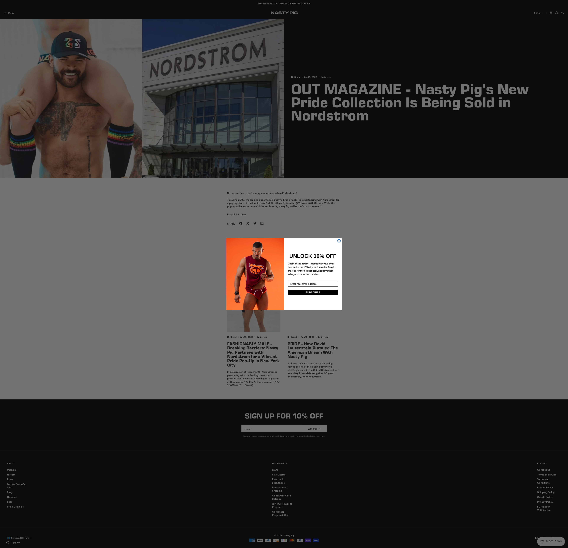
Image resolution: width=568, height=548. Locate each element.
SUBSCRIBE (313, 292)
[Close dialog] (339, 240)
